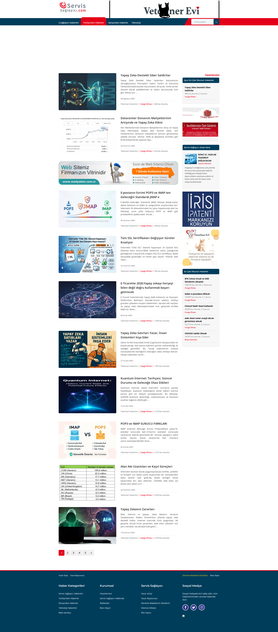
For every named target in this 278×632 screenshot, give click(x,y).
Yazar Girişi (63, 575)
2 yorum (206, 324)
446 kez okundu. (161, 104)
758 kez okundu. (161, 225)
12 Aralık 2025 (127, 406)
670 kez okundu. (161, 151)
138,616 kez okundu (193, 285)
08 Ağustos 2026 (128, 98)
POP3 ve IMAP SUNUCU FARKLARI (144, 424)
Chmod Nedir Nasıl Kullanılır (199, 306)
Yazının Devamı (204, 163)
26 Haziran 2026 (128, 220)
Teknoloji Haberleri (129, 104)
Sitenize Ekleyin (148, 608)
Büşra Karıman (191, 340)
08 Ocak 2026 (126, 315)
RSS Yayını (146, 612)
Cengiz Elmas (146, 104)
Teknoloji (136, 22)
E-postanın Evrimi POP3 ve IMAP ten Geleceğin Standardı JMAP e (146, 195)
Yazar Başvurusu (77, 575)
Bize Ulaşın (214, 575)
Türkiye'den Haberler (93, 22)
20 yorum (208, 285)
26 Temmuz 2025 (128, 490)
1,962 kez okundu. (162, 320)
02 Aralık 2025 (127, 447)
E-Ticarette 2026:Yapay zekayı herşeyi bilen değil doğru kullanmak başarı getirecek (147, 287)
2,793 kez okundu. (162, 538)
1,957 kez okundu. (162, 366)
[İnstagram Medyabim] (202, 607)
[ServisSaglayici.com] (73, 7)
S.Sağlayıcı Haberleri (69, 22)
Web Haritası (65, 612)
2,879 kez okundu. (162, 495)
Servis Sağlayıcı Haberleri (71, 593)
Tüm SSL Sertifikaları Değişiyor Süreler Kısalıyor (148, 240)
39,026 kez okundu (193, 309)
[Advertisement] (139, 47)
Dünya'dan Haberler (118, 22)
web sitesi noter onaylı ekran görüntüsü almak (199, 320)
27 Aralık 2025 (127, 360)
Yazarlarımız (212, 74)
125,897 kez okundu (193, 297)
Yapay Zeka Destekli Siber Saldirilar (146, 75)
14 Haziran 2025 (128, 532)
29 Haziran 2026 (128, 145)
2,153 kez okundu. (162, 411)
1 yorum (207, 297)
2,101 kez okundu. (162, 452)
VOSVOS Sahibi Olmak (196, 333)
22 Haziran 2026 (128, 265)
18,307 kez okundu (193, 337)
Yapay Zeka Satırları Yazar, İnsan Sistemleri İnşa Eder (144, 335)
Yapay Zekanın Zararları (138, 509)
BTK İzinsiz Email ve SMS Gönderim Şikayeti (197, 280)
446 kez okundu (191, 94)
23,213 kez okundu (193, 324)
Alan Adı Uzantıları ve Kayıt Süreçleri (146, 466)
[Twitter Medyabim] (194, 607)
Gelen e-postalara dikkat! (197, 293)
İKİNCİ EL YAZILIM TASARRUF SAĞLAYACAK (207, 157)
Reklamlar (105, 603)
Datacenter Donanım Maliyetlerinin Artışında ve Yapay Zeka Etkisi (146, 120)
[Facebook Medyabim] (185, 607)
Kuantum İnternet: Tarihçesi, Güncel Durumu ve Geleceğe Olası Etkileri (146, 380)
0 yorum (203, 94)
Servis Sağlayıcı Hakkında (112, 598)
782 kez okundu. (161, 271)
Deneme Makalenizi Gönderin (195, 575)
